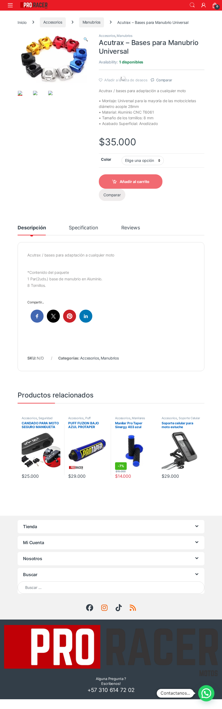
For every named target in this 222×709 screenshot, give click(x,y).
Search (192, 5)
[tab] (32, 230)
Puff (88, 418)
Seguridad (45, 418)
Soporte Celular (189, 418)
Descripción (32, 227)
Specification (83, 227)
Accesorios (52, 22)
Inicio (22, 22)
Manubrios (92, 22)
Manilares (138, 418)
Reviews (130, 227)
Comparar (164, 80)
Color (106, 159)
